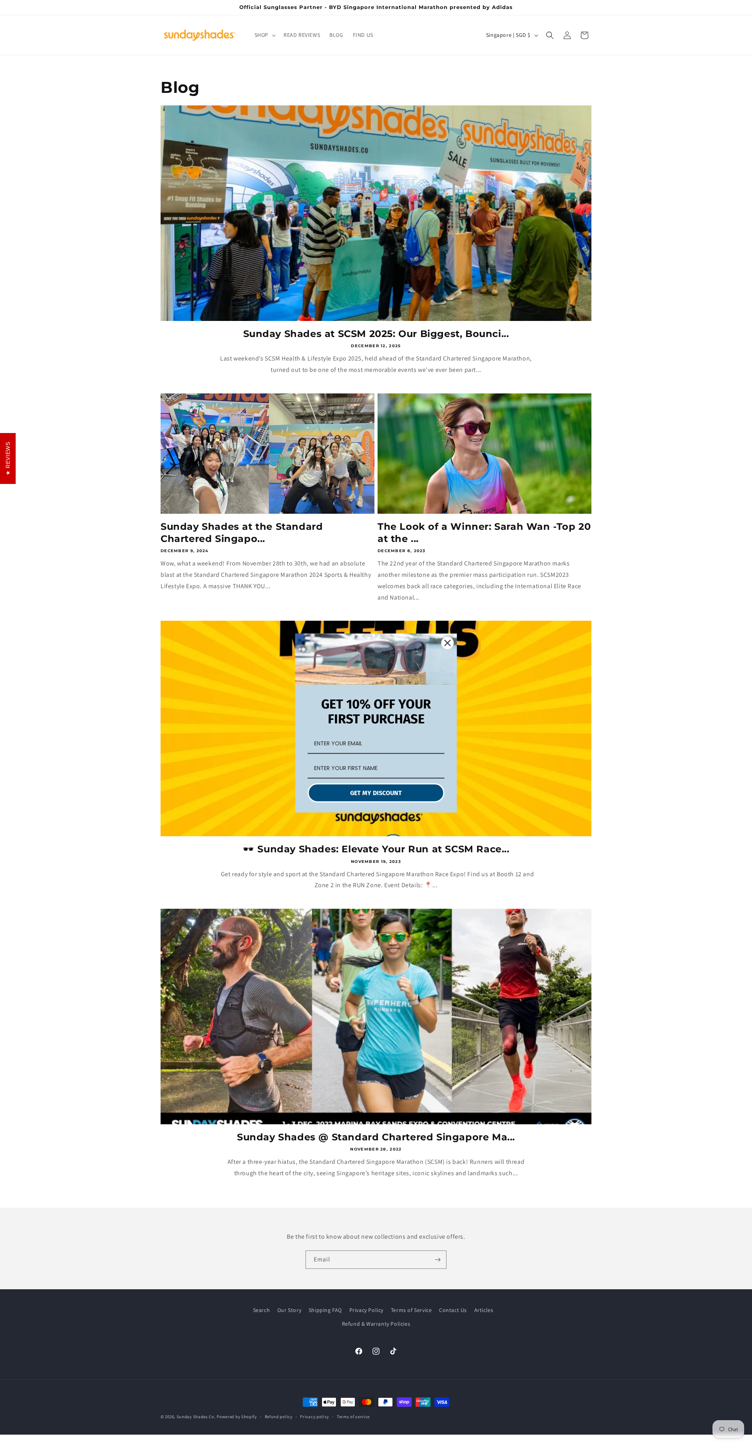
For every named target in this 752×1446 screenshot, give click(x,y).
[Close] (447, 643)
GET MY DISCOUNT (376, 792)
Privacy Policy (366, 1310)
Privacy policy (314, 1416)
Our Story (289, 1310)
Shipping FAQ (325, 1310)
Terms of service (353, 1416)
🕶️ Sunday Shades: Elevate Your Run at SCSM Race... (375, 849)
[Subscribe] (437, 1259)
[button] (264, 35)
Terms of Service (411, 1310)
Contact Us (453, 1310)
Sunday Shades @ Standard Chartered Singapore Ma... (376, 1137)
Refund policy (279, 1416)
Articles (484, 1310)
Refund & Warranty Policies (376, 1323)
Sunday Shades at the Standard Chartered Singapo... (242, 532)
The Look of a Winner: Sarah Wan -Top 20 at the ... (484, 532)
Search (261, 1310)
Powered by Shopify (237, 1416)
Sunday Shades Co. (196, 1416)
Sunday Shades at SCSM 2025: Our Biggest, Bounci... (376, 333)
